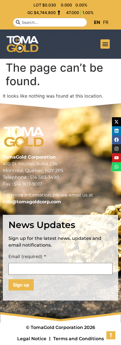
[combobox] (50, 22)
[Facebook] (116, 139)
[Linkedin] (116, 130)
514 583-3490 (44, 177)
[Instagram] (116, 148)
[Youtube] (116, 157)
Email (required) (27, 256)
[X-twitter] (116, 121)
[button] (105, 44)
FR (105, 22)
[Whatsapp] (116, 166)
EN (97, 22)
